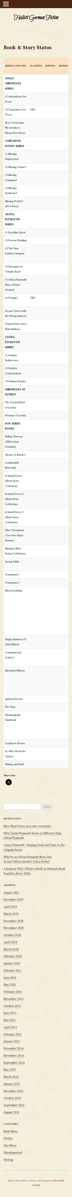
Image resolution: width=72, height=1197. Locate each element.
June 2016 (10, 977)
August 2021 (11, 892)
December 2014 (13, 1048)
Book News (11, 1131)
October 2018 (12, 935)
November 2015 (14, 999)
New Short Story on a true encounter (27, 826)
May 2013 (10, 1069)
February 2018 (13, 956)
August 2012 (11, 1112)
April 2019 (10, 907)
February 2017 (13, 970)
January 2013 (12, 1084)
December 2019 (13, 899)
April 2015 (10, 1027)
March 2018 (11, 949)
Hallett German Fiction (36, 17)
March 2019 (11, 914)
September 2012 (14, 1105)
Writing (8, 1160)
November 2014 (14, 1055)
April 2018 (10, 942)
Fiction (8, 1138)
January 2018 (12, 963)
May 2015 (10, 1020)
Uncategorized (13, 1152)
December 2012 (13, 1091)
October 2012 (12, 1098)
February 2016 (13, 992)
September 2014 (14, 1063)
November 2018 (14, 928)
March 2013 (11, 1077)
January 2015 (12, 1041)
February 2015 (13, 1034)
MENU (14, 5)
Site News (10, 1145)
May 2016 (10, 984)
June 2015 (10, 1013)
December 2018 (13, 921)
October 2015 (12, 1006)
